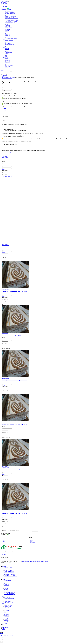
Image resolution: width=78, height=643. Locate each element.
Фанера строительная (8, 52)
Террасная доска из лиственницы (10, 16)
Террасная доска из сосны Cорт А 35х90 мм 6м (11, 159)
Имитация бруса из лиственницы (10, 15)
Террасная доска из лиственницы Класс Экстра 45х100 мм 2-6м (14, 424)
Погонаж (5, 623)
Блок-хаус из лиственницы (9, 17)
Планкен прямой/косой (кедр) (9, 46)
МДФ (6, 56)
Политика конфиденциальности (27, 561)
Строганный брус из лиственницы (9, 574)
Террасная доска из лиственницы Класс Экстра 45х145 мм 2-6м (14, 513)
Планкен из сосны (8, 36)
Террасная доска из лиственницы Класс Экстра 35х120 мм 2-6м (14, 380)
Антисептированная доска (9, 65)
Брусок (6, 31)
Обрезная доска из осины (9, 40)
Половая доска (7, 62)
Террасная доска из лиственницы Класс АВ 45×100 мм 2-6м (13, 246)
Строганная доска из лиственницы (10, 19)
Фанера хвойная (7, 53)
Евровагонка (7, 30)
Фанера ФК (7, 48)
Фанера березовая (8, 51)
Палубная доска (7, 34)
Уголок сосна (7, 33)
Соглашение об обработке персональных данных (40, 561)
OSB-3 (5, 609)
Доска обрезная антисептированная (9, 592)
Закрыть (1, 633)
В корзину (3, 90)
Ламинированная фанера (8, 605)
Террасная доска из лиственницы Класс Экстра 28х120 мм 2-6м (14, 291)
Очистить (5, 165)
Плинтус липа (7, 32)
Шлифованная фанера (8, 50)
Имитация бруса (7, 28)
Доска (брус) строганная (9, 24)
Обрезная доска (7, 25)
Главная (3, 77)
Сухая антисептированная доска (10, 22)
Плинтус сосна (6, 587)
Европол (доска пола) (8, 27)
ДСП (6, 55)
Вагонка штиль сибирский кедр (10, 42)
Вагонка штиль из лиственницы (10, 13)
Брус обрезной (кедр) (8, 41)
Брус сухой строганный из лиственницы (11, 18)
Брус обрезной (7, 26)
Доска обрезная (7, 60)
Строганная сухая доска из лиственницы (11, 20)
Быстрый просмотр (5, 157)
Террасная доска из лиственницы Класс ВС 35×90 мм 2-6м (13, 335)
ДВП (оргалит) (6, 610)
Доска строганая (7, 61)
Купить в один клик (8, 90)
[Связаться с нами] (1, 642)
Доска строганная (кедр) (7, 600)
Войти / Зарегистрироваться (6, 630)
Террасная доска (7, 35)
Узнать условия (4, 96)
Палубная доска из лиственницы (10, 12)
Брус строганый (6, 614)
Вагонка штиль (7, 29)
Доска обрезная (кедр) (8, 43)
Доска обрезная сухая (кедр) (9, 44)
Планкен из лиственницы (9, 11)
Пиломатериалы (7, 77)
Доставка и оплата (4, 3)
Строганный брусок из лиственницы (11, 21)
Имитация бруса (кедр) (7, 601)
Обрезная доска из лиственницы (9, 569)
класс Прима (7, 152)
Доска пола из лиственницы (8, 570)
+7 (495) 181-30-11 (4, 1)
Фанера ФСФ (7, 49)
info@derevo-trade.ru (4, 2)
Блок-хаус (6, 58)
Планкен (6, 67)
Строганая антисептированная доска (11, 38)
